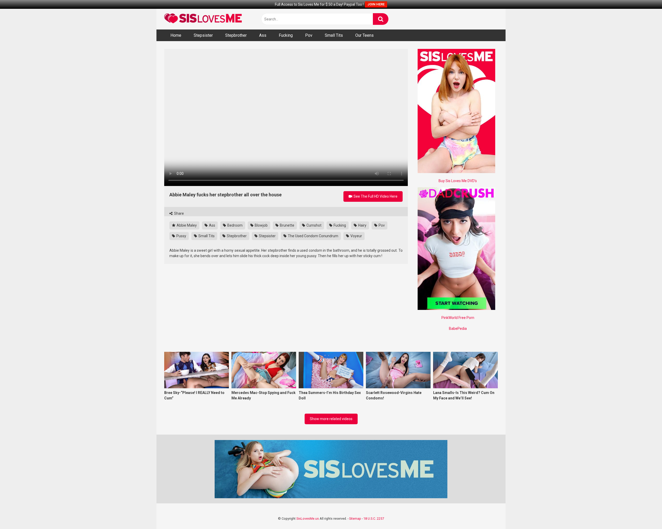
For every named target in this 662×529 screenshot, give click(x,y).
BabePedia (458, 328)
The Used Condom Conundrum (312, 236)
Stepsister (203, 35)
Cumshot (313, 225)
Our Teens (364, 35)
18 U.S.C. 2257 (373, 518)
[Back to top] (645, 513)
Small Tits (334, 35)
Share (178, 213)
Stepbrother (236, 35)
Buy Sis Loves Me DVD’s (458, 181)
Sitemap (355, 518)
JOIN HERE (376, 4)
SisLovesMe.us (307, 518)
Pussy (181, 236)
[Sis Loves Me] (203, 19)
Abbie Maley (186, 225)
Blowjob (261, 225)
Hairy (361, 225)
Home (175, 35)
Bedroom (235, 225)
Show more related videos (331, 419)
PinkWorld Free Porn (457, 318)
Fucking (286, 35)
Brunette (286, 225)
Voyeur (356, 236)
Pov (308, 35)
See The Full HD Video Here (375, 196)
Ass (262, 35)
